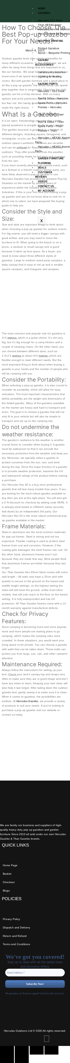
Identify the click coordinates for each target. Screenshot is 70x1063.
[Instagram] (46, 1038)
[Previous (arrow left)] (7, 1059)
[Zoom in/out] (7, 1050)
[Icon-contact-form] (35, 1038)
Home (42, 8)
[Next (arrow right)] (22, 1059)
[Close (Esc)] (51, 1050)
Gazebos (44, 13)
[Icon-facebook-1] (23, 1038)
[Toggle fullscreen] (22, 1050)
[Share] (37, 1050)
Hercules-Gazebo (27, 701)
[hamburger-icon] (62, 7)
